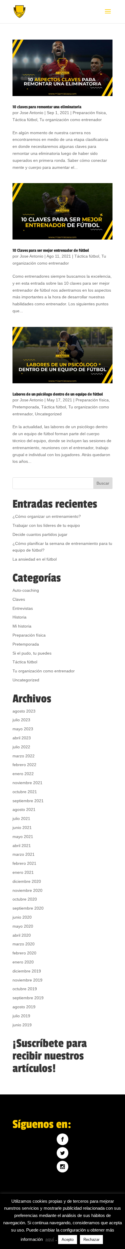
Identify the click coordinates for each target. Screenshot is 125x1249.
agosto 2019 (23, 1006)
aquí (49, 1239)
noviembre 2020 (27, 890)
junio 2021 (22, 827)
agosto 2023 (23, 711)
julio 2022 (21, 747)
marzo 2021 (23, 854)
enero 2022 (23, 773)
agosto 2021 (23, 809)
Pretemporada (25, 407)
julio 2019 (21, 1016)
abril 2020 (21, 935)
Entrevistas (22, 608)
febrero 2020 (24, 953)
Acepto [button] (68, 1239)
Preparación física (89, 112)
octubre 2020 (24, 899)
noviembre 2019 (27, 980)
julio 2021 (21, 818)
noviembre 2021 (27, 782)
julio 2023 (21, 719)
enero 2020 (23, 962)
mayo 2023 (22, 729)
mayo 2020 (22, 926)
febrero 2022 (24, 764)
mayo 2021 (22, 836)
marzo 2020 (23, 944)
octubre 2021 (24, 791)
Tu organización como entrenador (71, 119)
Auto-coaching (25, 590)
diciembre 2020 (26, 881)
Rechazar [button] (91, 1239)
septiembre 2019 (28, 997)
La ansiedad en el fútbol (34, 559)
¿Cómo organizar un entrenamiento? (46, 516)
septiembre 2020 (28, 908)
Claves (18, 599)
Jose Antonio (31, 112)
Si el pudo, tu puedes (31, 653)
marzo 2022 (23, 756)
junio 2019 (22, 1025)
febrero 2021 (24, 863)
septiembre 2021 (28, 800)
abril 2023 (21, 738)
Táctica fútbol (24, 119)
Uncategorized (48, 414)
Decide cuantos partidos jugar (39, 534)
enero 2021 (23, 872)
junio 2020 (22, 917)
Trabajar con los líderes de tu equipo (46, 525)
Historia (19, 617)
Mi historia (21, 626)
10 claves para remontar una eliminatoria (46, 106)
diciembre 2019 (26, 971)
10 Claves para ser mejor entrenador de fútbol (50, 250)
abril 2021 (21, 845)
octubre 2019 (24, 988)
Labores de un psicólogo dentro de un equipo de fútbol (57, 394)
